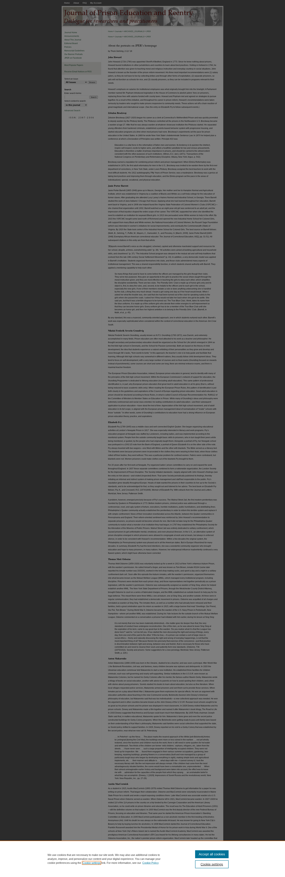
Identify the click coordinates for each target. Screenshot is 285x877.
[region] (142, 859)
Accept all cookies (212, 854)
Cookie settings (91, 862)
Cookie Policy (150, 862)
